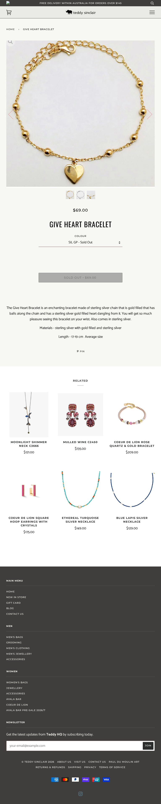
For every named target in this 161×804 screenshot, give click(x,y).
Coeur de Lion (17, 704)
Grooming (14, 642)
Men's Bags (14, 637)
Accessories (15, 659)
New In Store (16, 597)
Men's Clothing (18, 648)
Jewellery (14, 688)
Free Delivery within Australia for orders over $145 (81, 3)
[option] (80, 114)
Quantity (80, 255)
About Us (64, 761)
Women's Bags (17, 682)
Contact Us (15, 613)
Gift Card (13, 602)
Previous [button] (13, 114)
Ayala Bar (13, 699)
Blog (10, 608)
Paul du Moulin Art (124, 761)
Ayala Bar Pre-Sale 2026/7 (25, 710)
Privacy (90, 767)
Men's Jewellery (19, 653)
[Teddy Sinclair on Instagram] (80, 794)
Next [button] (147, 114)
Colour (80, 236)
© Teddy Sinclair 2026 (38, 761)
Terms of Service (112, 767)
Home (10, 29)
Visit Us (80, 761)
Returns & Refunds (50, 767)
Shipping (74, 767)
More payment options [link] (80, 300)
